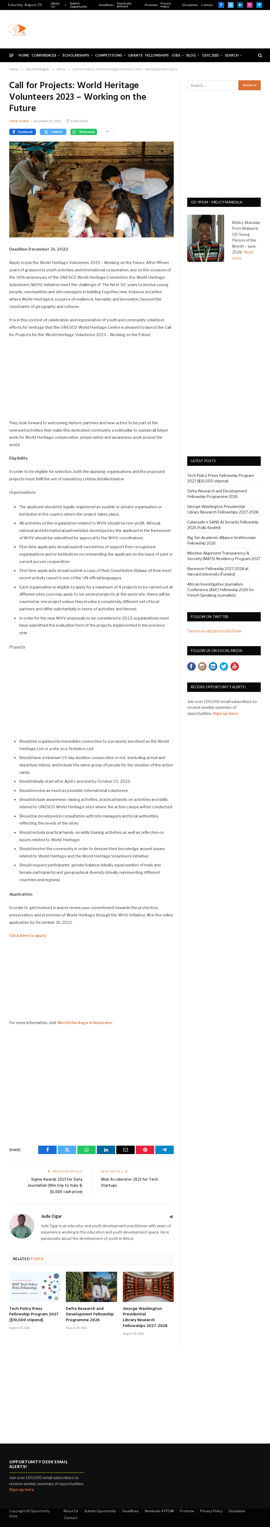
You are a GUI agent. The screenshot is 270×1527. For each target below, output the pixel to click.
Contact (207, 5)
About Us (55, 4)
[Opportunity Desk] (17, 29)
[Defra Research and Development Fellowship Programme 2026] (91, 1287)
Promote (151, 5)
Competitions (108, 55)
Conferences (44, 55)
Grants (135, 55)
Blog (191, 55)
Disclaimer (190, 5)
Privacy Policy (166, 4)
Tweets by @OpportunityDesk (214, 631)
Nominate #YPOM (124, 4)
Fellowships (157, 55)
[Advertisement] (166, 28)
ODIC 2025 (210, 55)
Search (232, 55)
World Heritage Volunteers (84, 1022)
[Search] (259, 55)
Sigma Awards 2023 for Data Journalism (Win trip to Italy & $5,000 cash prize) (55, 1185)
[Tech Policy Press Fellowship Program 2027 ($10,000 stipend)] (34, 1287)
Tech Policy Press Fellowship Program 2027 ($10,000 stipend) (34, 1314)
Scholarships (75, 55)
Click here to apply (27, 935)
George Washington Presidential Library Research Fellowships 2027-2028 (145, 1317)
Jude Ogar (18, 121)
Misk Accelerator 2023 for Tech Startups (129, 1182)
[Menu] (11, 55)
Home (23, 55)
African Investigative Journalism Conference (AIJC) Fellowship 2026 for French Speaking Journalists (220, 589)
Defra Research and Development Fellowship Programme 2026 (90, 1314)
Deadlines (106, 5)
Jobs (175, 55)
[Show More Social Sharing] (107, 132)
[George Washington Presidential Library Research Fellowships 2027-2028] (148, 1287)
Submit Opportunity (78, 4)
